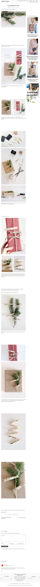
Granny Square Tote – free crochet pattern (32, 35)
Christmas (10, 514)
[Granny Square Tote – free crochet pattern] (32, 25)
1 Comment (17, 7)
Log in (32, 585)
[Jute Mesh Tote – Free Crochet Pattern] (32, 70)
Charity (5, 564)
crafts (12, 514)
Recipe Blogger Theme (15, 585)
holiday (15, 514)
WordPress (29, 585)
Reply (2, 571)
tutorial (17, 514)
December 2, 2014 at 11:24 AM (8, 565)
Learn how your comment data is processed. (18, 548)
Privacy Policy (26, 585)
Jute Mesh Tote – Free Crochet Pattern (32, 80)
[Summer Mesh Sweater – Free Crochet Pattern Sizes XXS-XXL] (32, 47)
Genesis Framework (21, 585)
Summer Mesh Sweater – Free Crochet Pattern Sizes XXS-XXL (33, 57)
